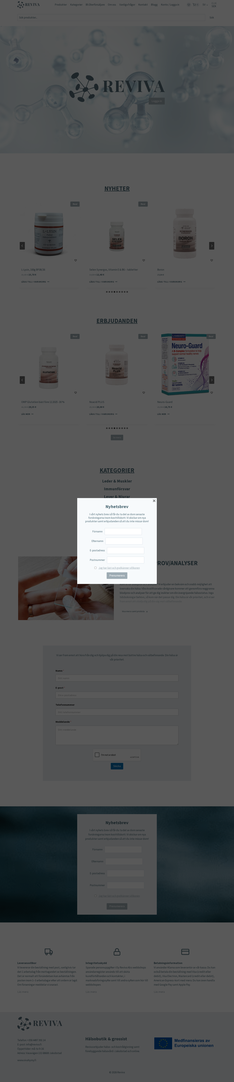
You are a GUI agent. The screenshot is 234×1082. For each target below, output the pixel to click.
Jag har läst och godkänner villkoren (119, 568)
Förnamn (97, 531)
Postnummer (97, 560)
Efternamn (97, 541)
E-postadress (97, 550)
